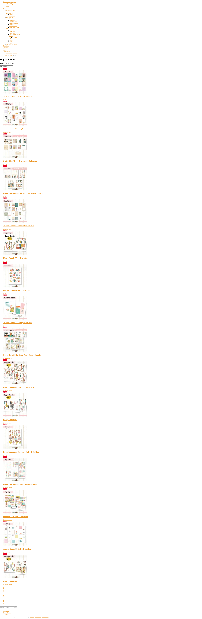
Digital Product (8, 55)
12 (3, 603)
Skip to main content (8, 3)
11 (3, 601)
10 (3, 600)
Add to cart (9, 99)
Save (6, 69)
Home (1, 55)
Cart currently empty (11, 53)
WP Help (32, 617)
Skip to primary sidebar (9, 4)
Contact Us (38, 617)
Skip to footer (6, 6)
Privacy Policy (45, 617)
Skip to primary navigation (9, 2)
